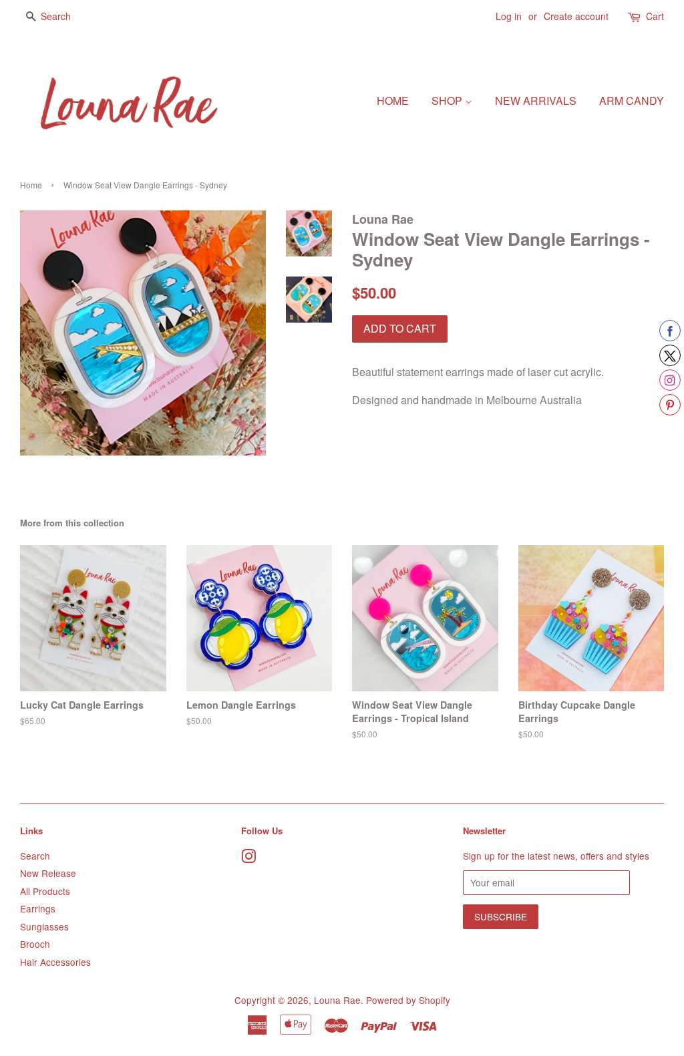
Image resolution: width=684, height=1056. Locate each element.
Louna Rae (337, 1000)
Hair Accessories (55, 962)
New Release (48, 873)
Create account (576, 16)
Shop (448, 100)
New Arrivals (535, 100)
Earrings (37, 908)
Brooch (35, 943)
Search (35, 855)
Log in (509, 16)
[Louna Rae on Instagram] (248, 858)
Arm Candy (631, 100)
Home (393, 100)
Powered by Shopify (408, 1000)
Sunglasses (44, 926)
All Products (45, 891)
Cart (655, 16)
